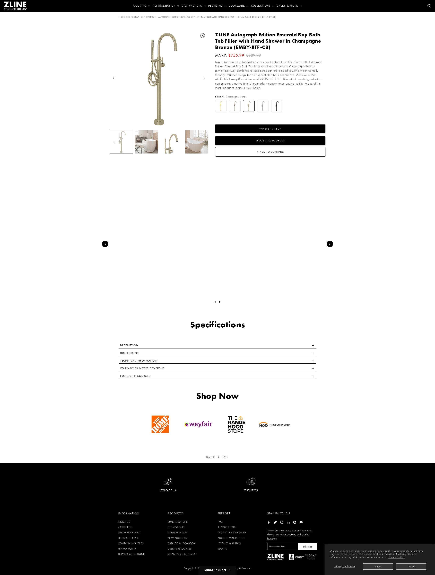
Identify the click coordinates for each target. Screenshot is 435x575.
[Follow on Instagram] (281, 522)
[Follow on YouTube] (301, 522)
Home (122, 17)
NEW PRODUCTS (177, 538)
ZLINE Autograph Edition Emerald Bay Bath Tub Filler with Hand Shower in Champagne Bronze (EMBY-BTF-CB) (214, 17)
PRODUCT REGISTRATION (232, 532)
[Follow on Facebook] (268, 522)
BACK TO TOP (217, 457)
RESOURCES (250, 490)
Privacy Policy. (396, 557)
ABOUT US (124, 521)
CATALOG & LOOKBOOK (182, 543)
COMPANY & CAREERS (131, 543)
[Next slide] (204, 78)
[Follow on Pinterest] (294, 522)
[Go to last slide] (113, 78)
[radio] (221, 106)
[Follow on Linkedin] (288, 522)
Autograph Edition (139, 17)
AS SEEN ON (125, 527)
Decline (411, 566)
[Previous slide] (105, 244)
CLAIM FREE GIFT (177, 532)
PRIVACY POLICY (127, 548)
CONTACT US (168, 490)
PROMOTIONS (176, 527)
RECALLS (222, 548)
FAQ (220, 521)
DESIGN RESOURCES (180, 548)
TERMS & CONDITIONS (131, 553)
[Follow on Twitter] (275, 522)
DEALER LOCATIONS (129, 532)
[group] (121, 142)
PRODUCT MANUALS (229, 543)
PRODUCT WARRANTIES (231, 538)
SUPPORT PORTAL (227, 527)
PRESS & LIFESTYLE (128, 538)
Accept (378, 566)
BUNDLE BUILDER (177, 521)
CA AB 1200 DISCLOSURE (182, 553)
